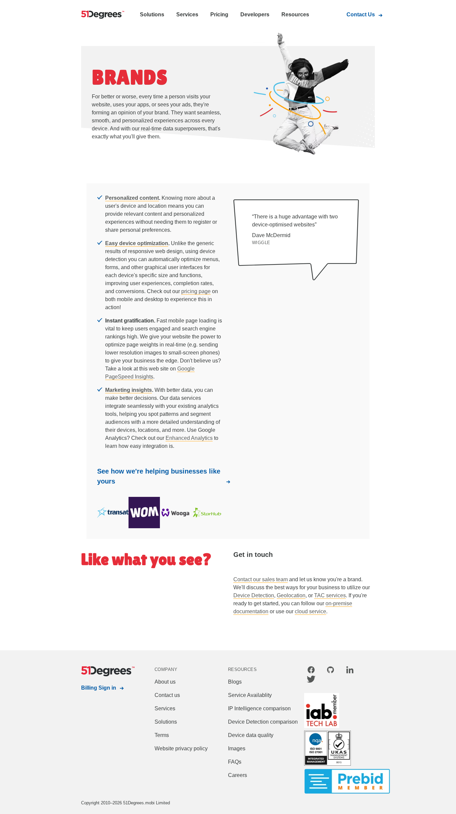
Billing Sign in (98, 688)
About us (165, 682)
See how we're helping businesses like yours (158, 476)
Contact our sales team (260, 579)
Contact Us (361, 14)
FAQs (234, 762)
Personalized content (132, 198)
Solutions (152, 14)
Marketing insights (128, 390)
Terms (162, 735)
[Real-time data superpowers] (101, 15)
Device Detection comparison (263, 722)
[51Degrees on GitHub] (330, 671)
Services (187, 14)
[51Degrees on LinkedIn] (350, 671)
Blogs (235, 682)
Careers (237, 775)
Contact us (167, 695)
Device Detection (253, 595)
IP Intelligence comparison (259, 708)
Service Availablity (250, 695)
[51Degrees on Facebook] (311, 671)
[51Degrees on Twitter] (311, 680)
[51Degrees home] (101, 671)
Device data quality (250, 735)
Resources (295, 14)
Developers (254, 14)
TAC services (330, 595)
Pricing (219, 14)
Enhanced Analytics (189, 438)
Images (236, 748)
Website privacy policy (181, 748)
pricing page (196, 291)
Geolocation (291, 595)
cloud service (310, 611)
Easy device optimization (136, 243)
